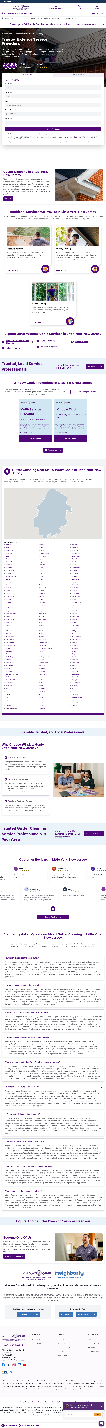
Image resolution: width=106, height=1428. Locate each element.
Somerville (75, 677)
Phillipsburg (9, 657)
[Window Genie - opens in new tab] (36, 1274)
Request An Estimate (94, 834)
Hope (73, 605)
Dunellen (41, 579)
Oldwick (41, 651)
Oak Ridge (75, 648)
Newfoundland (76, 645)
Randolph (75, 665)
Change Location (98, 13)
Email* (7, 101)
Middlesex (75, 628)
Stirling (41, 685)
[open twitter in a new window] (8, 1366)
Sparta (40, 680)
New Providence (11, 645)
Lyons (74, 622)
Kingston (8, 611)
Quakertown (42, 665)
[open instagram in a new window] (14, 1366)
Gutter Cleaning (48, 341)
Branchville (9, 562)
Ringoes (74, 668)
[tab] (27, 75)
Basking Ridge (10, 550)
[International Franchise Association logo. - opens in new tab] (5, 1372)
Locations (18, 18)
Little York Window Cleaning (50, 18)
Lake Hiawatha (76, 611)
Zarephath (42, 708)
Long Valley (42, 622)
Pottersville (9, 665)
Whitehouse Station (11, 708)
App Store (67, 1314)
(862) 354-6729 (13, 1345)
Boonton (41, 559)
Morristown (42, 636)
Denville (74, 576)
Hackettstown (76, 596)
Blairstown (9, 556)
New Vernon (42, 645)
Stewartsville (76, 682)
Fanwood (9, 582)
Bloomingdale (76, 556)
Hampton (41, 599)
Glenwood (42, 593)
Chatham (41, 570)
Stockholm (75, 685)
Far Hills (41, 582)
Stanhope (9, 682)
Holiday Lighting (63, 249)
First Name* (9, 83)
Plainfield (41, 659)
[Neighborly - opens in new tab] (69, 1274)
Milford (41, 631)
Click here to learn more (86, 24)
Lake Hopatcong (11, 613)
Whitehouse (75, 705)
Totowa (8, 694)
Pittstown (9, 659)
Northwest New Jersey (45, 648)
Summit (74, 688)
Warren (8, 700)
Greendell (41, 596)
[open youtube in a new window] (24, 1366)
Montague (42, 634)
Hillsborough (9, 605)
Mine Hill (8, 634)
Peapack (41, 654)
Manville (41, 625)
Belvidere (9, 553)
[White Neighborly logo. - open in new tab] (7, 1)
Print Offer (35, 438)
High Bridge (42, 602)
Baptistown (75, 547)
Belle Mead (75, 550)
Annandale (75, 544)
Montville (75, 634)
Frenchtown (75, 588)
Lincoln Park (42, 619)
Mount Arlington (76, 636)
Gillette (8, 590)
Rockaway (42, 671)
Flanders (8, 585)
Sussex (8, 691)
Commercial (80, 75)
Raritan (8, 668)
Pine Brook (75, 657)
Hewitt (74, 599)
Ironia (7, 608)
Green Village (10, 596)
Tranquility (75, 694)
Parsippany (9, 654)
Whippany (41, 705)
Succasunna (42, 688)
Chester (74, 570)
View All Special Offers (87, 392)
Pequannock (76, 654)
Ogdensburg (9, 651)
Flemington (42, 585)
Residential (29, 75)
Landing (74, 613)
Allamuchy (9, 544)
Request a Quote (53, 129)
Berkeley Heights (44, 553)
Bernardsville (76, 553)
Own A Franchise (64, 1347)
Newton (8, 648)
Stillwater (9, 685)
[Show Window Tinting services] (102, 341)
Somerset (41, 677)
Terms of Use (24, 1402)
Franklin (8, 588)
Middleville (9, 631)
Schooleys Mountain (12, 674)
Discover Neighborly (27, 1314)
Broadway (75, 562)
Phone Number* (10, 110)
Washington (42, 700)
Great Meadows (76, 593)
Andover (41, 544)
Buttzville (9, 567)
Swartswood (42, 691)
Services (36, 1334)
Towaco (41, 694)
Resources (93, 1334)
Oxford (74, 651)
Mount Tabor (42, 639)
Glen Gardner (10, 593)
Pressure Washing (15, 249)
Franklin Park (42, 588)
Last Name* (9, 92)
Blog (89, 1339)
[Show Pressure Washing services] (67, 347)
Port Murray (75, 662)
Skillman (8, 677)
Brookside (9, 564)
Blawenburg (42, 556)
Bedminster (42, 550)
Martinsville (75, 625)
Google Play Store (88, 1314)
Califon (41, 567)
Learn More (12, 270)
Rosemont (75, 671)
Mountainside (10, 642)
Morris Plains (10, 636)
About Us (61, 1343)
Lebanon (41, 616)
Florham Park (76, 585)
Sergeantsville (76, 674)
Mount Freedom (10, 639)
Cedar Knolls (76, 567)
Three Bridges (76, 691)
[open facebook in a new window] (3, 1366)
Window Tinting (39, 303)
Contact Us (62, 1352)
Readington (42, 668)
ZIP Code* (8, 119)
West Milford (42, 703)
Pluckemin (75, 659)
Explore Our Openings (14, 1256)
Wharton (8, 705)
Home (7, 18)
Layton (8, 616)
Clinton (41, 573)
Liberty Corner (10, 619)
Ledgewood (75, 616)
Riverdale (9, 671)
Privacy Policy (73, 137)
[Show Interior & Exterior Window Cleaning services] (32, 342)
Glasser (74, 590)
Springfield (75, 680)
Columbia (75, 573)
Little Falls (75, 619)
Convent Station (11, 576)
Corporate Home (94, 1352)
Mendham (41, 628)
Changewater (10, 570)
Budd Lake (42, 564)
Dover (8, 579)
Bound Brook (76, 559)
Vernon (8, 697)
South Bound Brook (11, 680)
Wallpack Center (77, 697)
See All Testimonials (53, 917)
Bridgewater (42, 562)
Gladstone (42, 590)
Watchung (75, 700)
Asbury (8, 547)
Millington (75, 631)
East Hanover (76, 579)
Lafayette (41, 611)
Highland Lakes (76, 602)
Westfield (75, 703)
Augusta (41, 547)
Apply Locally (63, 1356)
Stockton (8, 688)
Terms (64, 137)
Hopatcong (42, 605)
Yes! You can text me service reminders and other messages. (28, 134)
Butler (74, 564)
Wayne (8, 703)
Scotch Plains (43, 674)
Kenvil (74, 608)
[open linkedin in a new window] (19, 1366)
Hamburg (8, 599)
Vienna (41, 697)
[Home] (3, 18)
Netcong (74, 642)
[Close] (103, 24)
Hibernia (8, 602)
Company (62, 1334)
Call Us (8, 199)
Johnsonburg (42, 608)
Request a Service (95, 366)
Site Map (91, 1347)
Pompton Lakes (10, 662)
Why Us (61, 1339)
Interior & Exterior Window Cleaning (17, 342)
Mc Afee (8, 628)
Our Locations (93, 1343)
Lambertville (42, 613)
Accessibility (49, 1402)
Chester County (10, 573)
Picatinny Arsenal (44, 657)
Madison (8, 625)
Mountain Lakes (77, 639)
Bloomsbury (9, 559)
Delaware (41, 576)
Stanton (41, 682)
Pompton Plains (43, 662)
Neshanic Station (44, 642)
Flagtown (75, 582)
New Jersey (31, 18)
